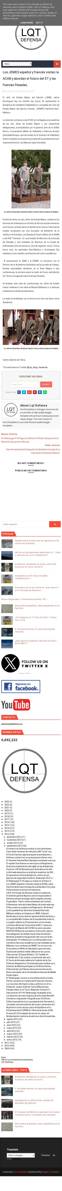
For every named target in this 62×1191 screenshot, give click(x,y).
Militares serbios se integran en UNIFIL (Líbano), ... (28, 913)
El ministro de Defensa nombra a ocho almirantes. (29, 849)
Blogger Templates (50, 1172)
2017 (7, 819)
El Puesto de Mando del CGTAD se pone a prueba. (28, 928)
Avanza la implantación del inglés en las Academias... (30, 866)
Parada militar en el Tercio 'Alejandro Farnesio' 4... (28, 990)
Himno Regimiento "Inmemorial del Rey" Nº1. (24, 599)
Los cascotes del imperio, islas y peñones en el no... (29, 984)
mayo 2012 (12, 1028)
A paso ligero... (12, 975)
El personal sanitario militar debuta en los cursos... (28, 951)
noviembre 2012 (14, 840)
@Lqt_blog (32, 367)
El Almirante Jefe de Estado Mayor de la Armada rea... (30, 904)
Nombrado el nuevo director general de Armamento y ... (31, 916)
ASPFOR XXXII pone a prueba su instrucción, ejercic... (30, 931)
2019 (7, 813)
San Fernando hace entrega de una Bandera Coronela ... (31, 887)
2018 (7, 816)
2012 (7, 834)
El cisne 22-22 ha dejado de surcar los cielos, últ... (28, 1013)
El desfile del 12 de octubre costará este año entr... (29, 957)
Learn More (26, 23)
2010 (7, 1045)
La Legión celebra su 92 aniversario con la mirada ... (29, 922)
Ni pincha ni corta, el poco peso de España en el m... (29, 1007)
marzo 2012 (12, 1034)
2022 (7, 805)
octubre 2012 (13, 843)
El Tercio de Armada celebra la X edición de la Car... (29, 960)
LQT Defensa (7, 1062)
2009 (7, 1048)
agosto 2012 (13, 1019)
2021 (7, 807)
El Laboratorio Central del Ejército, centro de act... (28, 875)
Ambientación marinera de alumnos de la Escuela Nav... (31, 1016)
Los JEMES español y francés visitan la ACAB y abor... (30, 884)
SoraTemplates (20, 1172)
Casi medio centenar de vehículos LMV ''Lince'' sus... (29, 851)
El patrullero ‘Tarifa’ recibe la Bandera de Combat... (29, 901)
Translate (16, 1159)
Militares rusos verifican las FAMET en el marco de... (29, 946)
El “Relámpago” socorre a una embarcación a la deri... (30, 978)
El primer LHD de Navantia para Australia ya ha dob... (29, 869)
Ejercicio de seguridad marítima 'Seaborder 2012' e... (30, 878)
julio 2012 (11, 1022)
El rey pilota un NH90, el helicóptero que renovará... (29, 948)
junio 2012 (12, 1025)
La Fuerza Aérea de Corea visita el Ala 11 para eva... (29, 925)
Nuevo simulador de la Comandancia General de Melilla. (31, 972)
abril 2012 (11, 1031)
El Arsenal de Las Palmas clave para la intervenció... (29, 969)
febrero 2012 (13, 1037)
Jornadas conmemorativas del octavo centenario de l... (31, 1004)
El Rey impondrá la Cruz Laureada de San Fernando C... (31, 1001)
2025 (7, 801)
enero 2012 (12, 1040)
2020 (7, 810)
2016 (7, 822)
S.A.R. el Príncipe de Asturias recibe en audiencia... (29, 893)
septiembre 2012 (15, 846)
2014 (7, 828)
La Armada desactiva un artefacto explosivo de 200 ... (30, 872)
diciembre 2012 (14, 837)
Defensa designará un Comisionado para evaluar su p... (31, 963)
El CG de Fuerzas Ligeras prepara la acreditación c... (29, 854)
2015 (7, 825)
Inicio (3, 1057)
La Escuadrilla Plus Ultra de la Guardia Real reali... (28, 910)
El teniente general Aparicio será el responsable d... (29, 896)
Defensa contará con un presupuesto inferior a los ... (29, 857)
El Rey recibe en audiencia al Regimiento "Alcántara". (30, 907)
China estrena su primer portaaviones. (23, 890)
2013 (7, 831)
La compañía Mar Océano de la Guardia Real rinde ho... (30, 919)
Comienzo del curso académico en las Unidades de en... (31, 943)
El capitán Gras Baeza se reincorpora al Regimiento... (30, 863)
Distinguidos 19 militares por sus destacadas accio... (29, 940)
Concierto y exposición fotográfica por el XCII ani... (28, 998)
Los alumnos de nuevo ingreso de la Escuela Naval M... (30, 996)
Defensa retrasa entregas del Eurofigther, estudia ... (29, 898)
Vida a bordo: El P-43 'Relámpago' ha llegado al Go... (29, 993)
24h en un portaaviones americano (17, 1060)
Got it (39, 23)
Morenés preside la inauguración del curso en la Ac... (29, 937)
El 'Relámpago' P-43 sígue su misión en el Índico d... (29, 881)
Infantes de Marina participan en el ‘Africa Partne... (29, 966)
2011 (7, 1043)
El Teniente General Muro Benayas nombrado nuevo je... (31, 860)
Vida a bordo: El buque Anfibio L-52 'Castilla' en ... (28, 954)
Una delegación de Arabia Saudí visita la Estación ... (29, 934)
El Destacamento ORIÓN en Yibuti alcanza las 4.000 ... (30, 1010)
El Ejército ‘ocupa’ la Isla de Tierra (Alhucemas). (27, 987)
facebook (43, 367)
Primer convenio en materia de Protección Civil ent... (29, 981)
